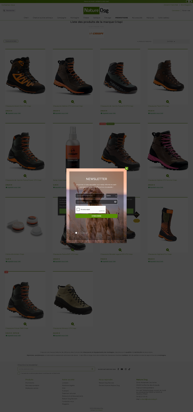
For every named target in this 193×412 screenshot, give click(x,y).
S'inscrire (96, 216)
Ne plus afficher (83, 233)
